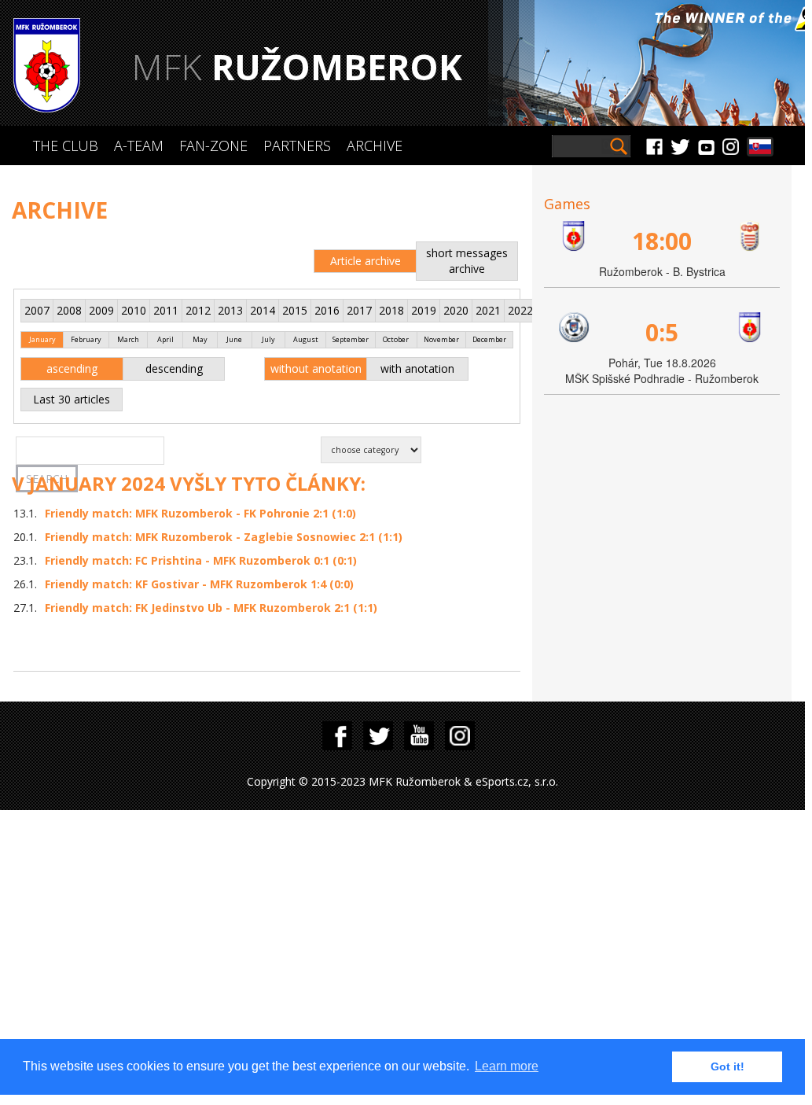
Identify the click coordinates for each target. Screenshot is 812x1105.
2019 (423, 310)
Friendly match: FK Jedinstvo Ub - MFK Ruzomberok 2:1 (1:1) (211, 607)
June (234, 339)
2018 (391, 310)
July (268, 339)
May (200, 339)
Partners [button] (297, 145)
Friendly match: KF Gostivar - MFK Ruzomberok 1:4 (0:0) (199, 583)
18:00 (662, 241)
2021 (488, 310)
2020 (455, 310)
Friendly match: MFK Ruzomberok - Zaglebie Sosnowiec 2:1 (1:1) (223, 536)
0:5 (661, 332)
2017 (359, 310)
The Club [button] (65, 145)
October (396, 339)
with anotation (417, 368)
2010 (133, 310)
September (351, 339)
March (128, 339)
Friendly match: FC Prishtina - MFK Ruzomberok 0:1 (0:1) (201, 560)
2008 (69, 310)
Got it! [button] (727, 1066)
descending (174, 368)
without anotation (316, 368)
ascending (71, 368)
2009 (101, 310)
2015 (294, 310)
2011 (165, 310)
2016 (327, 310)
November (441, 339)
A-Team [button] (139, 145)
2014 (262, 310)
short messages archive (467, 260)
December (489, 339)
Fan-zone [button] (213, 145)
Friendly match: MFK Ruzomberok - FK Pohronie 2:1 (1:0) (200, 513)
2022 (520, 310)
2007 (37, 310)
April (165, 339)
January (42, 339)
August (305, 339)
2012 (198, 310)
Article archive (365, 260)
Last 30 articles (71, 399)
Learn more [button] (506, 1066)
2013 (230, 310)
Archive (374, 145)
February (86, 339)
